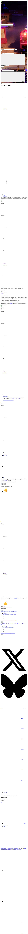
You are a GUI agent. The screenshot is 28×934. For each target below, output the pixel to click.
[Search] (11, 35)
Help (4, 825)
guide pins (5, 480)
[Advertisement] (14, 507)
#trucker (19, 398)
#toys (21, 398)
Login (1, 802)
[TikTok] (13, 911)
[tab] (6, 180)
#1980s (13, 398)
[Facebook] (13, 860)
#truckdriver (16, 398)
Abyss (24, 823)
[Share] (13, 466)
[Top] (13, 836)
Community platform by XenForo (9, 848)
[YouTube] (13, 901)
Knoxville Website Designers (7, 849)
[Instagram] (13, 870)
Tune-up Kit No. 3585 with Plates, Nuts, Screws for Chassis (9, 611)
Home (4, 826)
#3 (3, 477)
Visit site (4, 263)
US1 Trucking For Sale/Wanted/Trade (8, 627)
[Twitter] (13, 891)
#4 (3, 596)
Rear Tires (2, 293)
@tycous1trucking (5, 396)
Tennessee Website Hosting (17, 849)
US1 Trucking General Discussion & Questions (9, 614)
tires (11, 303)
